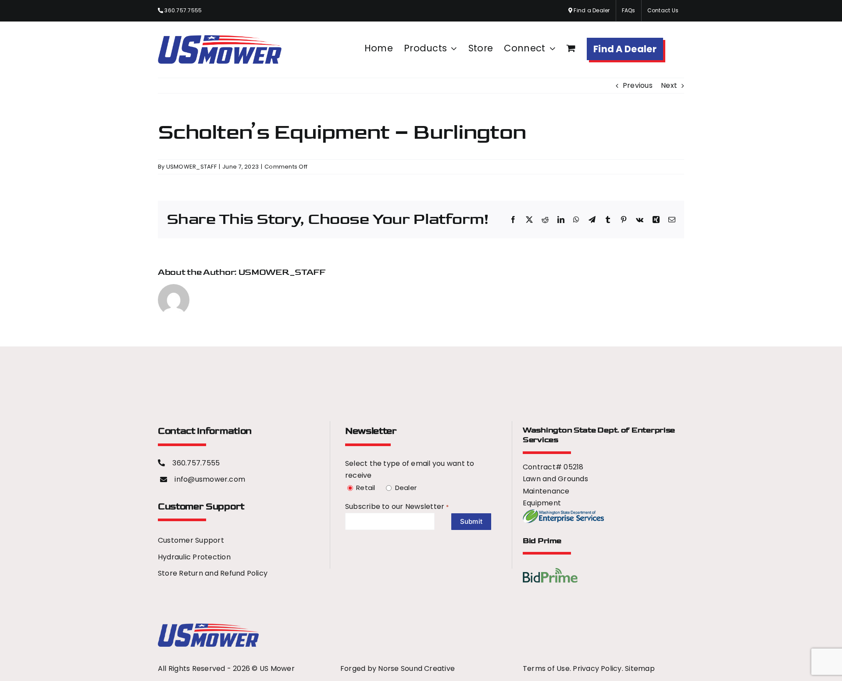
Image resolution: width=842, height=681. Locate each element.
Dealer (404, 487)
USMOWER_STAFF (191, 166)
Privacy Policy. (599, 668)
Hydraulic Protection (194, 557)
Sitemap (640, 668)
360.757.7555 (182, 10)
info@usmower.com (210, 479)
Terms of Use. (547, 668)
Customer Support (191, 540)
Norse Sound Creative (416, 668)
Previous (638, 85)
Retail (364, 487)
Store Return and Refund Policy (213, 573)
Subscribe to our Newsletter (390, 506)
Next (669, 85)
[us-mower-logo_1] (208, 627)
